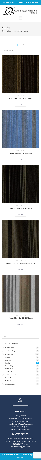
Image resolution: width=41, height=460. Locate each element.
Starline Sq (8, 371)
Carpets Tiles (18, 96)
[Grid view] (18, 45)
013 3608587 (19, 427)
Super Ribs (8, 381)
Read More (20, 105)
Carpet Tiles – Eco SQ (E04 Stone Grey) (20, 263)
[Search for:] (20, 336)
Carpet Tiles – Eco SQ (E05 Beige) (21, 318)
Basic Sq (8, 360)
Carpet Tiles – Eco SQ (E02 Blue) (20, 153)
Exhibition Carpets (10, 375)
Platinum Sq (9, 369)
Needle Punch (9, 378)
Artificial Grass (9, 348)
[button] (20, 18)
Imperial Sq (9, 366)
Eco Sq (24, 96)
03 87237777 (14, 2)
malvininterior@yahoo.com (20, 429)
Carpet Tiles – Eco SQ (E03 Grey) (20, 208)
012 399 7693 (33, 2)
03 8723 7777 (18, 444)
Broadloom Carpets (10, 351)
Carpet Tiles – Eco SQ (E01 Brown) (20, 98)
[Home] (2, 31)
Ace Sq (7, 357)
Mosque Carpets (9, 384)
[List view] (23, 45)
